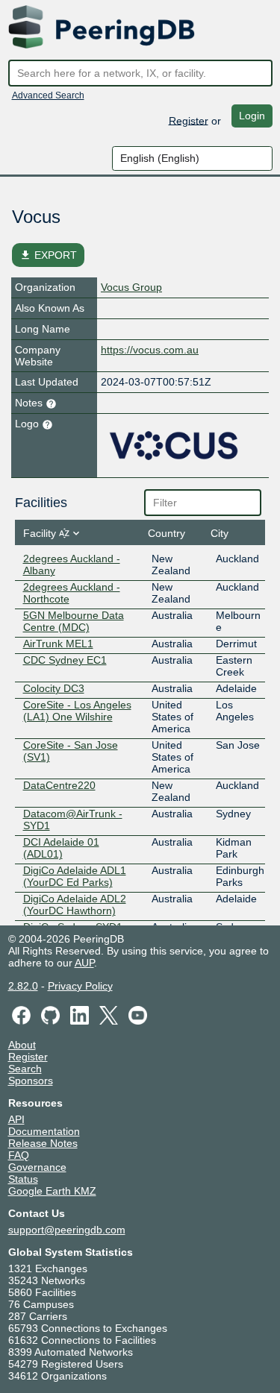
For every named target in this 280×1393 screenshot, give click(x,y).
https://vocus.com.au (150, 350)
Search (25, 1069)
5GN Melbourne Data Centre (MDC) (73, 621)
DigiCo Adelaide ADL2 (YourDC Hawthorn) (74, 904)
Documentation (44, 1131)
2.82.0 (23, 986)
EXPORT (48, 255)
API (16, 1119)
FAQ (18, 1155)
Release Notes (43, 1143)
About (22, 1045)
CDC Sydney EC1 (65, 660)
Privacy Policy (80, 986)
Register (188, 120)
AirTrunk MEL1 (58, 644)
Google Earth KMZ (52, 1191)
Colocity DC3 (53, 688)
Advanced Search (48, 95)
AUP (84, 963)
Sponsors (30, 1081)
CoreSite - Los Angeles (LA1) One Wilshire (77, 711)
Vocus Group (131, 287)
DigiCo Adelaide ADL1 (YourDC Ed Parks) (74, 876)
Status (23, 1179)
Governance (37, 1167)
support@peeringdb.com (66, 1230)
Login (252, 116)
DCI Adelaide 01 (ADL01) (61, 848)
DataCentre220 (59, 785)
